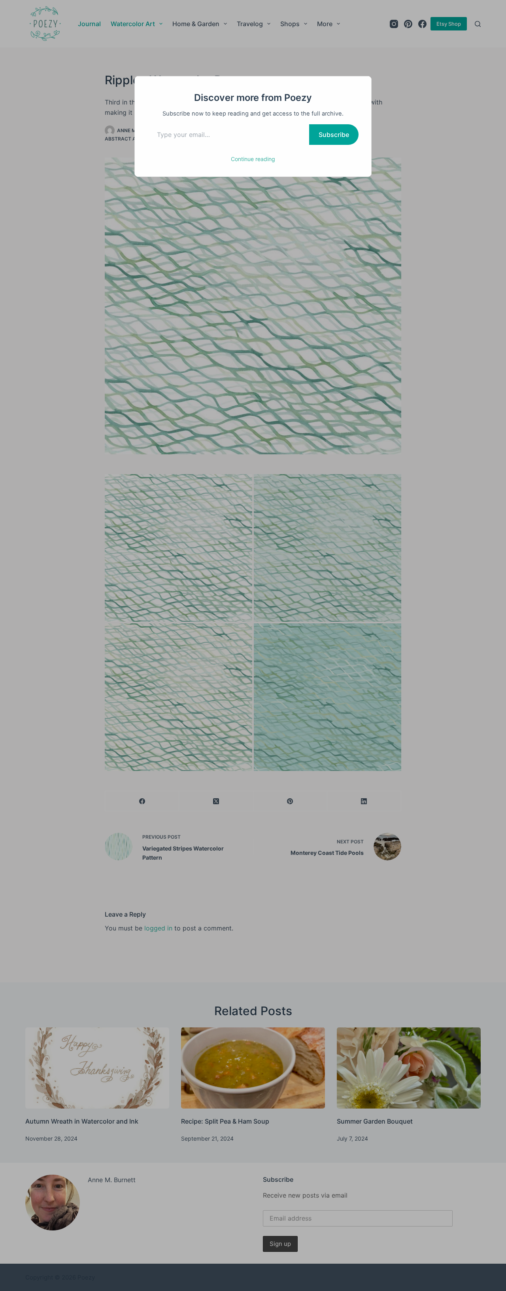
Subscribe (334, 135)
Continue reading (253, 159)
